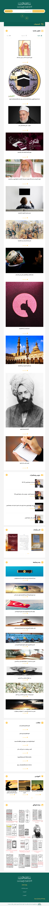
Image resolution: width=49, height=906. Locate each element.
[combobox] (39, 11)
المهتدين (24, 895)
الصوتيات (24, 892)
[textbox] (38, 11)
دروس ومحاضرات (24, 888)
